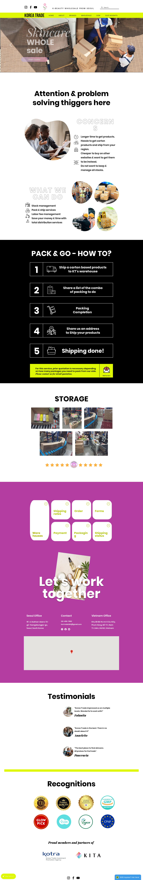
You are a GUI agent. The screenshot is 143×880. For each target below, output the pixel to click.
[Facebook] (65, 629)
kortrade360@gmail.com (71, 624)
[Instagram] (62, 629)
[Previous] (11, 45)
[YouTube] (78, 878)
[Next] (132, 45)
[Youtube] (69, 629)
